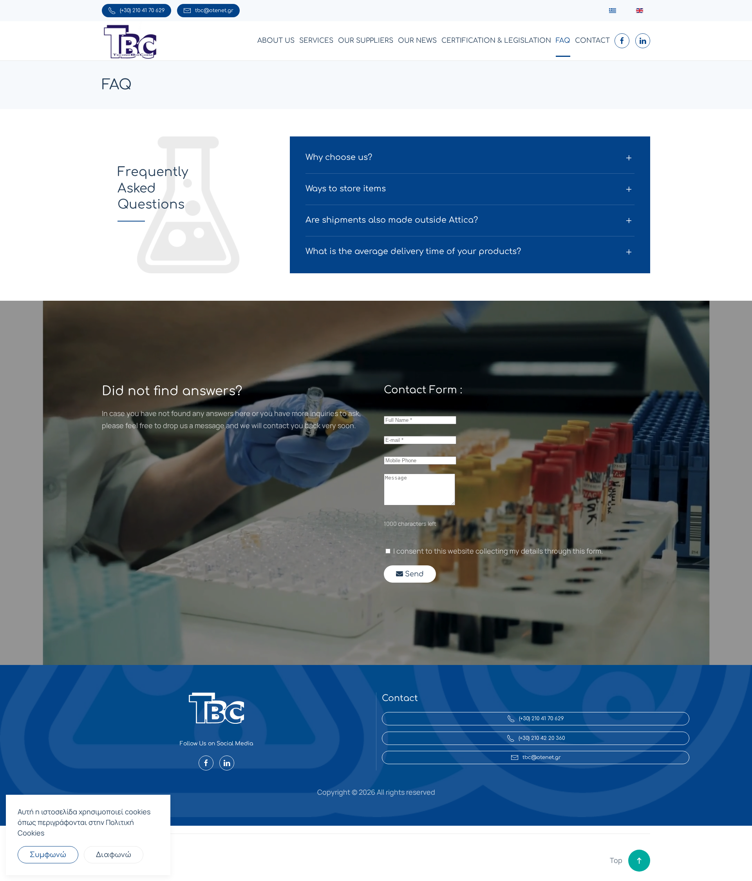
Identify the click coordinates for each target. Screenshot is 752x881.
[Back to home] (130, 40)
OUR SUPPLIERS (365, 40)
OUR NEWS (417, 40)
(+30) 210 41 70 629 (142, 10)
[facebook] (622, 40)
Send (413, 574)
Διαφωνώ (113, 855)
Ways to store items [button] (346, 188)
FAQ (563, 40)
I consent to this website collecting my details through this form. (497, 551)
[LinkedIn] (226, 763)
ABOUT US (276, 40)
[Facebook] (206, 763)
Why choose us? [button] (339, 157)
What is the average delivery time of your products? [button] (413, 251)
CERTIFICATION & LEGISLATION (496, 40)
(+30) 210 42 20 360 (542, 738)
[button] (639, 861)
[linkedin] (642, 40)
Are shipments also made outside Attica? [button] (392, 220)
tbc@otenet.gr (214, 10)
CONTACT (592, 40)
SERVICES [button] (316, 40)
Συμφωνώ (48, 855)
